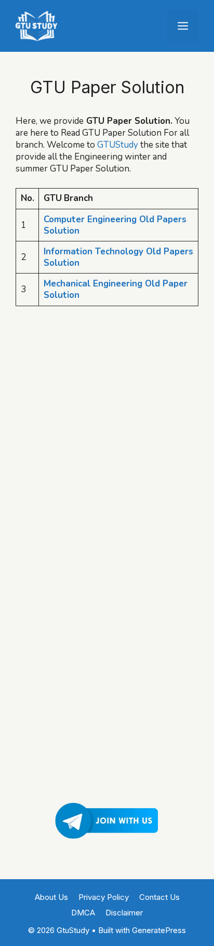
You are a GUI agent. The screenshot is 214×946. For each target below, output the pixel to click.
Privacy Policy (103, 897)
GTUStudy (117, 145)
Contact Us (159, 897)
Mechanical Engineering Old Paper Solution (116, 289)
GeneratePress (159, 930)
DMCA (83, 913)
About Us (51, 897)
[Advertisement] (107, 421)
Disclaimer (124, 913)
